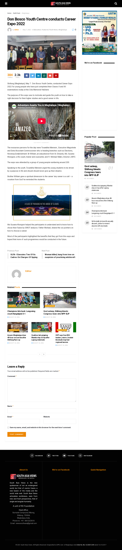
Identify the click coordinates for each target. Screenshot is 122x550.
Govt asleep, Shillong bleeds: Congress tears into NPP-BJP (92, 171)
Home (9, 13)
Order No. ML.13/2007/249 (85, 545)
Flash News (53, 30)
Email (10, 417)
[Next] (44, 354)
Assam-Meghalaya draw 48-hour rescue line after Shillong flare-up (16, 337)
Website (46, 417)
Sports (12, 306)
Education (37, 30)
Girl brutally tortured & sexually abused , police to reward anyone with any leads (102, 223)
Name (10, 406)
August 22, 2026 (14, 317)
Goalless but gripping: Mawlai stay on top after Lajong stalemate (40, 337)
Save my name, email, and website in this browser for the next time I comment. (40, 427)
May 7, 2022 (27, 30)
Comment (12, 376)
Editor (17, 30)
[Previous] (39, 354)
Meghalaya (25, 13)
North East (16, 13)
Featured (45, 30)
